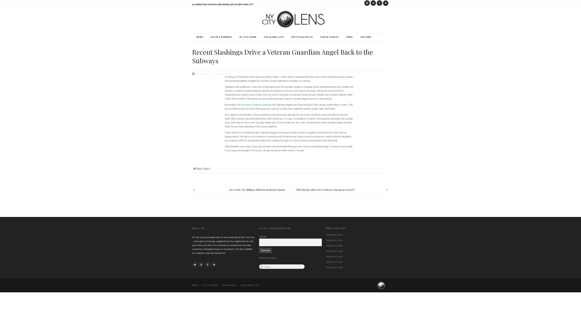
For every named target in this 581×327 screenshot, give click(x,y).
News (195, 285)
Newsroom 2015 (334, 267)
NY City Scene (210, 285)
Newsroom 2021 (334, 240)
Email (263, 236)
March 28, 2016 (223, 74)
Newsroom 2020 (334, 245)
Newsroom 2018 (334, 256)
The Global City (249, 285)
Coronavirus (229, 285)
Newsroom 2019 (334, 251)
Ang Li (203, 74)
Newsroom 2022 (334, 235)
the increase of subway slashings (254, 105)
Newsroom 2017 (334, 262)
